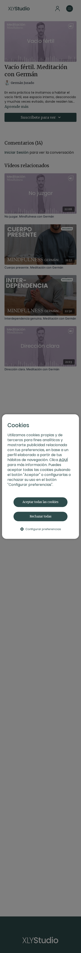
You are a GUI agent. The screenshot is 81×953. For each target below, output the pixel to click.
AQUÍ (63, 459)
